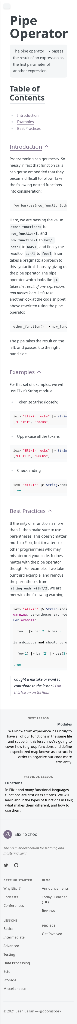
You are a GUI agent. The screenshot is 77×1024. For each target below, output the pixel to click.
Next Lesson (38, 718)
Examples (25, 121)
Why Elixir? (12, 888)
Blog (46, 880)
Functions (13, 783)
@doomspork (50, 1011)
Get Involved (52, 933)
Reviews (48, 910)
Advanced (11, 945)
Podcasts (10, 897)
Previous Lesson (38, 777)
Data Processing (16, 963)
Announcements (55, 888)
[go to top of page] (46, 146)
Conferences (13, 905)
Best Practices (29, 128)
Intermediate (14, 937)
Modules (64, 724)
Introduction (28, 115)
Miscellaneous (15, 988)
